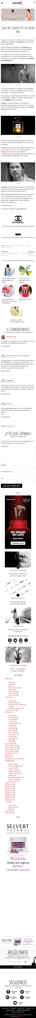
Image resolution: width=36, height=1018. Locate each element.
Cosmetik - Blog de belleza (24, 1014)
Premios (13, 1008)
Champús (11, 701)
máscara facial (12, 693)
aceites (10, 682)
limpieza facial (12, 691)
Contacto (20, 1008)
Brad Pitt (14, 245)
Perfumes (7, 811)
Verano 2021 (8, 813)
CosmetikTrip (10, 1010)
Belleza (7, 678)
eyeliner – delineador (14, 773)
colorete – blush (12, 770)
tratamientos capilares (14, 708)
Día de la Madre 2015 (11, 747)
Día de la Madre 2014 (11, 745)
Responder (6, 346)
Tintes (10, 706)
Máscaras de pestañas (14, 777)
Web (2, 478)
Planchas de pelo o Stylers (15, 704)
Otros (6, 801)
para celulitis (11, 730)
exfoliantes (8, 755)
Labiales (10, 775)
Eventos (10, 805)
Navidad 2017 (9, 792)
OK (25, 962)
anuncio (7, 245)
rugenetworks (22, 1016)
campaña (21, 245)
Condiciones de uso (18, 1012)
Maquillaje (8, 760)
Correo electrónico (6, 471)
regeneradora (12, 738)
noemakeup (9, 336)
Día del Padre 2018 (10, 753)
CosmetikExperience (23, 1010)
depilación (11, 690)
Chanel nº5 (4, 247)
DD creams (11, 727)
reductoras (11, 736)
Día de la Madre (9, 744)
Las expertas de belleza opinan (13, 759)
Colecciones (11, 768)
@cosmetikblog (18, 967)
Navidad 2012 (9, 783)
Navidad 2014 (9, 786)
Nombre (4, 465)
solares (10, 742)
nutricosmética (12, 695)
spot (10, 247)
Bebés (10, 686)
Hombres (7, 757)
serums (10, 740)
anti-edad (11, 716)
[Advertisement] (18, 906)
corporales (11, 725)
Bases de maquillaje (14, 766)
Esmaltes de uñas (13, 772)
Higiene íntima (12, 807)
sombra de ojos (12, 781)
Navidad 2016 (9, 790)
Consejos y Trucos (10, 710)
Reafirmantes (12, 734)
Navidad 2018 (9, 794)
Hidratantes (11, 729)
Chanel (27, 245)
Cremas (7, 712)
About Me (5, 1008)
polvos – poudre (13, 779)
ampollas (11, 684)
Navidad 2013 (9, 785)
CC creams (11, 721)
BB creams (11, 719)
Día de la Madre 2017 (11, 749)
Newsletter (30, 1008)
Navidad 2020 (9, 796)
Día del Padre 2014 (10, 751)
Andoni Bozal (12, 764)
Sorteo (10, 809)
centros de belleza (13, 688)
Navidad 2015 (9, 788)
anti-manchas (12, 717)
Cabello (7, 697)
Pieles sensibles (12, 732)
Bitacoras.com (11, 426)
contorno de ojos (13, 723)
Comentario (5, 446)
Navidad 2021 (9, 798)
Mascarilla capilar (13, 703)
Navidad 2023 (9, 800)
